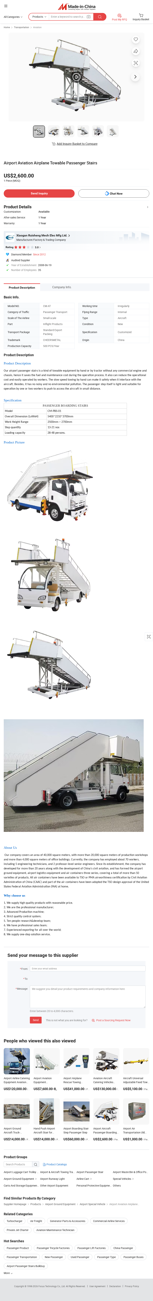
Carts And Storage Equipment (21, 1185)
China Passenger (123, 1248)
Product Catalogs (56, 1164)
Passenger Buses (133, 1257)
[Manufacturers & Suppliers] (76, 6)
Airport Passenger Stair (89, 1172)
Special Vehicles (122, 1179)
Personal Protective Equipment (94, 1185)
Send (36, 1020)
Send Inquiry (39, 193)
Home (7, 27)
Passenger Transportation (22, 1257)
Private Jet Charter (18, 1230)
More (7, 1273)
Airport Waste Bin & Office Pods (131, 1172)
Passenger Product (18, 1248)
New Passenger (54, 1257)
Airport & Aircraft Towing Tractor (59, 1172)
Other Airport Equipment (54, 1185)
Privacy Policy (132, 1286)
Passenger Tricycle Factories (53, 1248)
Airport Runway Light (52, 1179)
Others (117, 1185)
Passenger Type (106, 1257)
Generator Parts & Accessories (67, 1221)
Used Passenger (80, 1257)
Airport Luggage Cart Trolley (20, 1172)
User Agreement (97, 1286)
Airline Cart (82, 1179)
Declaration (115, 1286)
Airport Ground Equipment (19, 1179)
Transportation (21, 27)
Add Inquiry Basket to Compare (77, 144)
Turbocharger (14, 1221)
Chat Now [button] (116, 193)
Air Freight (36, 1221)
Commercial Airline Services (109, 1221)
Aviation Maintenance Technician (55, 1230)
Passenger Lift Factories (91, 1248)
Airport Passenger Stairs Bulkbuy (26, 1266)
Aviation (37, 27)
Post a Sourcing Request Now (111, 1020)
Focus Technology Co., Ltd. (52, 1286)
